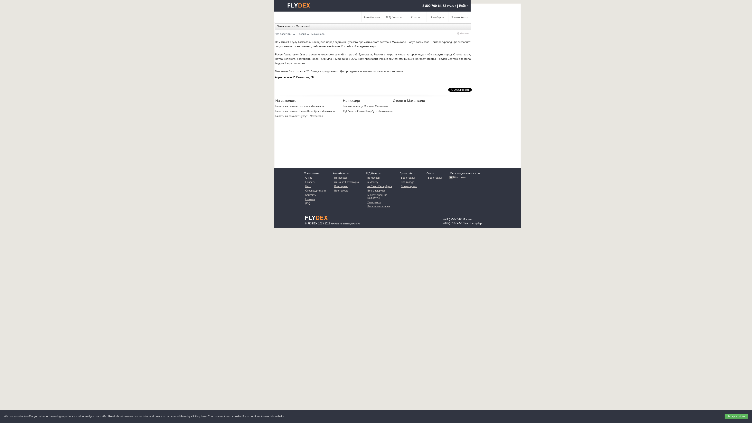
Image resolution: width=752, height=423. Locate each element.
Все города (341, 190)
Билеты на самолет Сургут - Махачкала (299, 116)
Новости (310, 182)
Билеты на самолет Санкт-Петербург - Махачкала (305, 111)
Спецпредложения (316, 190)
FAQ (307, 203)
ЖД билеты (394, 17)
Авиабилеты (372, 17)
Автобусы (437, 17)
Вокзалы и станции (378, 206)
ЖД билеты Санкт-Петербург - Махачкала (367, 111)
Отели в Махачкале (409, 101)
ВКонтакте (459, 177)
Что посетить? (283, 34)
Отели (415, 17)
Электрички (374, 202)
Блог (308, 186)
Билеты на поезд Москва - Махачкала (365, 106)
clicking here (199, 416)
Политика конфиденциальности (346, 224)
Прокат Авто (459, 17)
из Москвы (340, 177)
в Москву (372, 182)
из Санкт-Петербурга (346, 182)
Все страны (341, 186)
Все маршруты (376, 190)
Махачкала (317, 34)
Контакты (310, 194)
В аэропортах (409, 186)
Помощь (310, 199)
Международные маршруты (377, 196)
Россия (301, 34)
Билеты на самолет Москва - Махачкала (299, 106)
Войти (463, 6)
